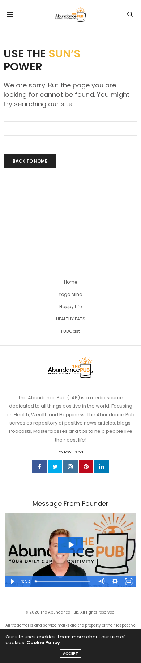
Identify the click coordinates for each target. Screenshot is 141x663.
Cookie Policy (43, 642)
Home (70, 282)
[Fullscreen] (129, 581)
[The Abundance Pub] (70, 14)
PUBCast (70, 331)
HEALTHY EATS (70, 319)
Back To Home (30, 161)
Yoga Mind (70, 294)
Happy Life (70, 306)
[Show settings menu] (115, 581)
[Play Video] (12, 581)
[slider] (63, 581)
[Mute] (101, 581)
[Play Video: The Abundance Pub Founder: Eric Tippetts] (70, 545)
